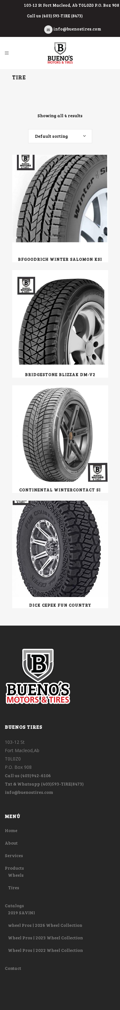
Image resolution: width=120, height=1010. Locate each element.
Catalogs (14, 905)
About (11, 843)
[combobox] (60, 136)
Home (11, 830)
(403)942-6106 (35, 775)
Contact (13, 968)
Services (14, 855)
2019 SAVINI (21, 912)
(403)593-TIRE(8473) (62, 784)
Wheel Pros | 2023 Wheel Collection (45, 938)
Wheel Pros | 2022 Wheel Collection (45, 950)
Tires (13, 887)
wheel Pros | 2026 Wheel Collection (45, 925)
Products (14, 868)
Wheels (16, 875)
